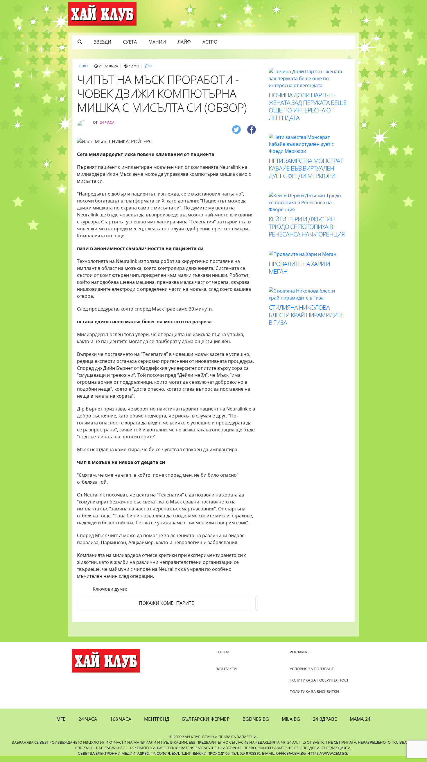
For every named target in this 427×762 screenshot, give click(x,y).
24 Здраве (325, 719)
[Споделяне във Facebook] (251, 129)
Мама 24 (360, 719)
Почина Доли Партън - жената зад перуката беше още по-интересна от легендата (308, 106)
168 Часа (120, 719)
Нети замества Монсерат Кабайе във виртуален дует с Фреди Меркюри (306, 168)
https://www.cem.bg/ (328, 753)
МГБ (61, 719)
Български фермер (206, 719)
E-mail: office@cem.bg (284, 753)
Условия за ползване (312, 668)
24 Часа (87, 719)
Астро (209, 42)
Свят (83, 66)
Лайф (184, 42)
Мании (157, 42)
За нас (223, 652)
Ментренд (156, 719)
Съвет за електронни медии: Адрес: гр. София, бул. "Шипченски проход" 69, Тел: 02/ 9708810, (169, 753)
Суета (130, 42)
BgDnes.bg (256, 719)
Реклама (298, 652)
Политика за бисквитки (314, 691)
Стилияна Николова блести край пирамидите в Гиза (306, 315)
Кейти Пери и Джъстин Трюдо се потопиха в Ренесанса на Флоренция (307, 226)
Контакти (227, 668)
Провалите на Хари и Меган (299, 267)
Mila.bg (291, 719)
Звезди (102, 42)
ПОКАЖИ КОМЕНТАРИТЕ (166, 603)
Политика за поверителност (319, 680)
